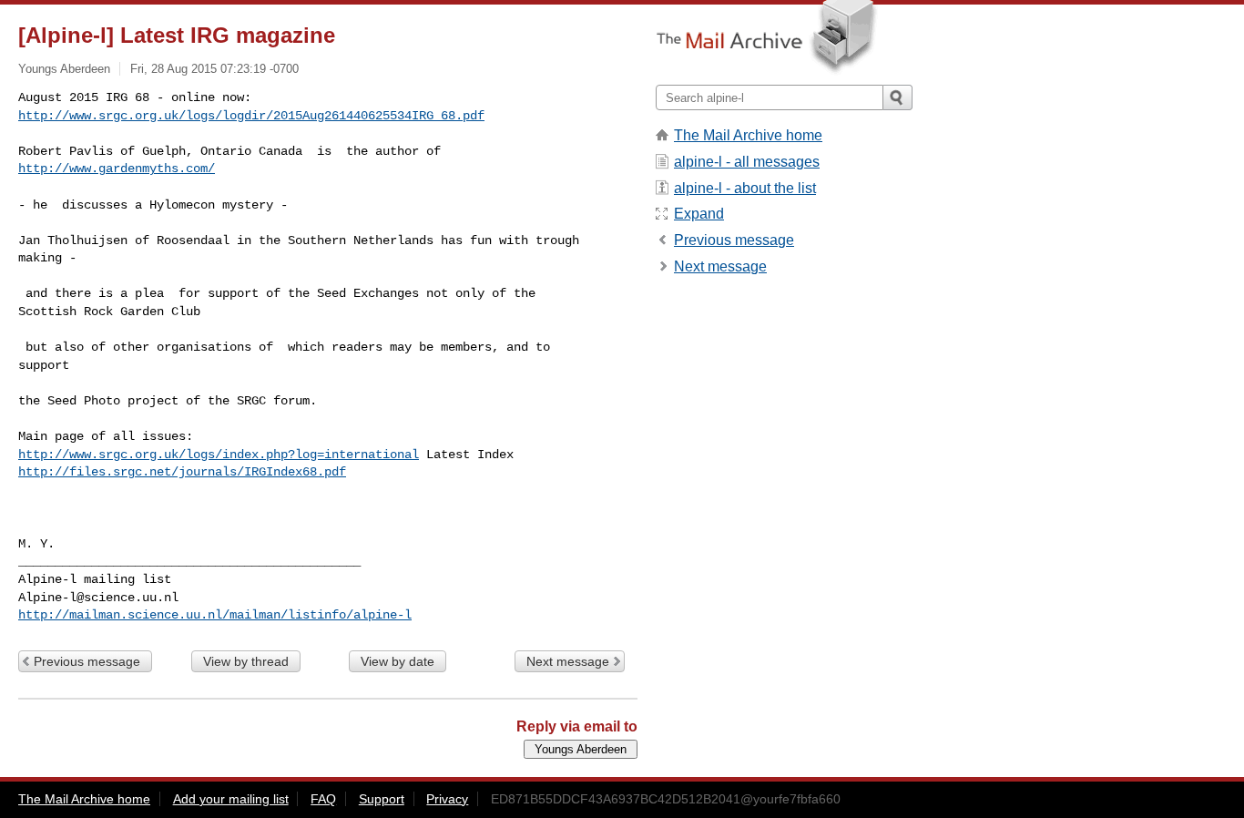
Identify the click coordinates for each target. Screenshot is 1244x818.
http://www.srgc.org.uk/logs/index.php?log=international (218, 454)
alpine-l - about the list (745, 188)
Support (381, 799)
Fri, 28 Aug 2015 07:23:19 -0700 (214, 69)
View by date (397, 661)
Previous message (87, 661)
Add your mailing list (231, 799)
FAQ (323, 799)
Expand (699, 213)
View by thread (246, 661)
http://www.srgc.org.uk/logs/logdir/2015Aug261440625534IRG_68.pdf (251, 115)
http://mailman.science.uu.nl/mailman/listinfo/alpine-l (215, 615)
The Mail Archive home (748, 135)
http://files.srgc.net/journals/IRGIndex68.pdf (182, 472)
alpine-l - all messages (747, 161)
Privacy (447, 799)
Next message (567, 661)
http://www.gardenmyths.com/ (116, 168)
